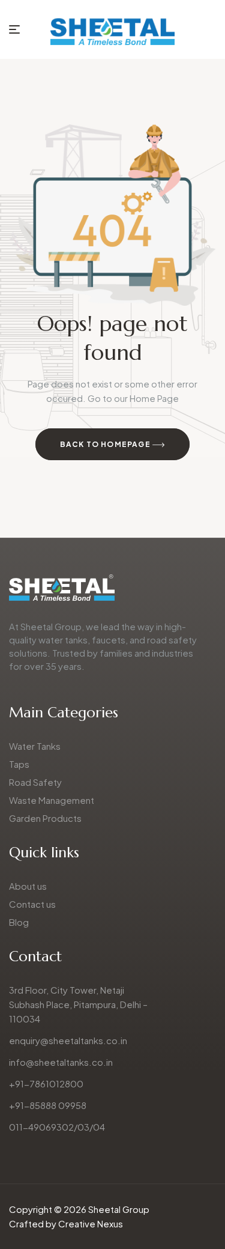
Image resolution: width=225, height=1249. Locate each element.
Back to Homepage (106, 444)
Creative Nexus (90, 1223)
